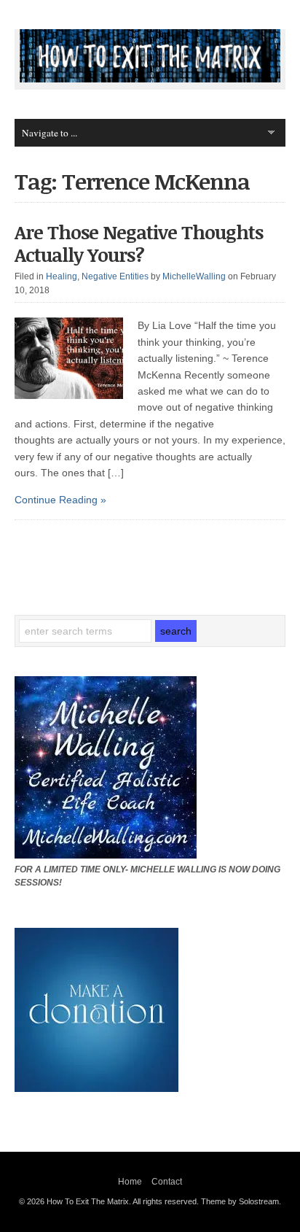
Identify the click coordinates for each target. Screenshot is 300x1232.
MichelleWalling (194, 276)
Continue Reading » (60, 499)
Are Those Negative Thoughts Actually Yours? (139, 243)
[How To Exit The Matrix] (150, 79)
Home (130, 1182)
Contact (166, 1182)
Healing (61, 276)
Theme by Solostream (240, 1201)
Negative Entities (115, 276)
